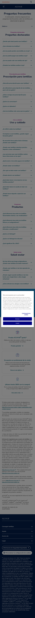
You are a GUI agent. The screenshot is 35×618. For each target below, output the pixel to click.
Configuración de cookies (26, 314)
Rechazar (17, 319)
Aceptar (17, 323)
